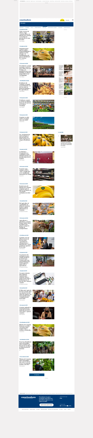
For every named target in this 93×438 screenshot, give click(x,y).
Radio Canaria (67, 1)
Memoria (47, 393)
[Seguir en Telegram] (64, 405)
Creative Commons (32, 409)
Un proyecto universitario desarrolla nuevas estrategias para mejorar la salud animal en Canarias (61, 67)
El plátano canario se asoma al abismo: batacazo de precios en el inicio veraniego (25, 102)
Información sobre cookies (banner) (53, 409)
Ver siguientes (36, 374)
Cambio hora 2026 (28, 393)
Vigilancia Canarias (33, 1)
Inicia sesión (67, 20)
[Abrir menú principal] (72, 19)
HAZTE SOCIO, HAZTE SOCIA (46, 404)
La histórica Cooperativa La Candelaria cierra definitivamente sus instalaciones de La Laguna (25, 155)
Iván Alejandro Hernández (23, 211)
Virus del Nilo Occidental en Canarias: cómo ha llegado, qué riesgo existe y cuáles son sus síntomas (61, 73)
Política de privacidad (44, 409)
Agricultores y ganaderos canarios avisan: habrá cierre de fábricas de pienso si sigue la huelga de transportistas (25, 224)
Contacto (65, 409)
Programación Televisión (70, 393)
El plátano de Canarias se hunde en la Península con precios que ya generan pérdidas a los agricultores (25, 86)
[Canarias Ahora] (28, 397)
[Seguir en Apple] (61, 398)
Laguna (44, 393)
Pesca (32, 27)
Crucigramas (31, 393)
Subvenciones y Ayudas (52, 27)
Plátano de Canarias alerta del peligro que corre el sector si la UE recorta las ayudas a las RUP (25, 361)
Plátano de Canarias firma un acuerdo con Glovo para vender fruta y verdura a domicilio (25, 327)
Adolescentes (53, 393)
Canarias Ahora (21, 59)
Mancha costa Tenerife (57, 1)
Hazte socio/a (62, 20)
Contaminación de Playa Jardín (45, 1)
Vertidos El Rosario (52, 1)
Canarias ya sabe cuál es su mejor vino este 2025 (24, 118)
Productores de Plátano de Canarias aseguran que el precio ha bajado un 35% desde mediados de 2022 (25, 189)
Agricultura (21, 27)
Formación (60, 27)
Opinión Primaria (67, 27)
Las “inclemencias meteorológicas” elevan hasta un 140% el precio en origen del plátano (24, 137)
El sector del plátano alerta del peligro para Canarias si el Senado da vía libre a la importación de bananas (25, 345)
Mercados (22, 23)
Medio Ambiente (38, 27)
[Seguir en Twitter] (61, 405)
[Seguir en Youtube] (67, 405)
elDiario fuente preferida (59, 393)
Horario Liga (50, 393)
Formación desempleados (39, 1)
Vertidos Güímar (63, 1)
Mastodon (69, 409)
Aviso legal (38, 409)
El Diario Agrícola (22, 248)
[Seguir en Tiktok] (69, 405)
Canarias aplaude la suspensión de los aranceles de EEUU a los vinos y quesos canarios (25, 310)
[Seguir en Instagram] (65, 405)
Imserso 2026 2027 (41, 393)
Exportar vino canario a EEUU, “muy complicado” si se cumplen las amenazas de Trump (25, 171)
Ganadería (27, 27)
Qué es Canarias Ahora (25, 409)
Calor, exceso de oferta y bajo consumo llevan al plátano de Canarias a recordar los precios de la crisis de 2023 (25, 35)
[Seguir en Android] (60, 398)
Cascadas (37, 393)
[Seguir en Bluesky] (60, 405)
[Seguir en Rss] (70, 405)
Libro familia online (64, 393)
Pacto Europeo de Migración (72, 1)
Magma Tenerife (28, 1)
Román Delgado (21, 41)
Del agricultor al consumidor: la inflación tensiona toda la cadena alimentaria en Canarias (24, 206)
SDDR (34, 393)
